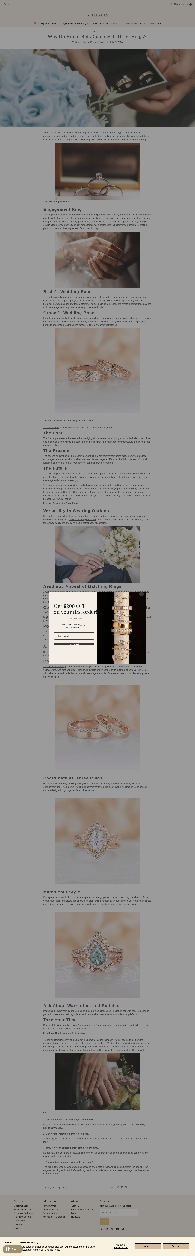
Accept (148, 1246)
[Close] (141, 594)
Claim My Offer (74, 644)
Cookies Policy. (52, 1250)
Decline (175, 1246)
